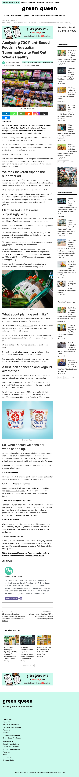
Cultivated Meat (38, 15)
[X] (44, 113)
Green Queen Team (13, 576)
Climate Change (9, 636)
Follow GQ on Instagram (12, 727)
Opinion (26, 15)
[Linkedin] (6, 113)
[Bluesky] (6, 117)
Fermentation (52, 15)
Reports (24, 2)
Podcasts (31, 2)
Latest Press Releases (11, 747)
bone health (36, 321)
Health (24, 62)
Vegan (39, 636)
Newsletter (49, 2)
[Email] (21, 113)
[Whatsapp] (13, 113)
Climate (6, 15)
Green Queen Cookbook (12, 738)
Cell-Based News (26, 636)
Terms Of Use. (61, 772)
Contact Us (7, 757)
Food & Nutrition (48, 62)
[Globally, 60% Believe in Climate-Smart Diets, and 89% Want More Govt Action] (62, 345)
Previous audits (8, 359)
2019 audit (17, 257)
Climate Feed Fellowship (12, 735)
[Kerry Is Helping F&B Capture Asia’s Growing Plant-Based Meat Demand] (62, 284)
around (20, 479)
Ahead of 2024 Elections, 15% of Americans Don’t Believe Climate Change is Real (41, 616)
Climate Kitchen (9, 760)
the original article (36, 556)
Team (5, 755)
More (57, 2)
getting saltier (38, 267)
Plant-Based (16, 15)
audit (7, 249)
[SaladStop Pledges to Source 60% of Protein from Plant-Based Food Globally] (44, 640)
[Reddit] (28, 113)
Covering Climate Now (34, 62)
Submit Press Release (11, 744)
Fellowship (40, 2)
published (38, 161)
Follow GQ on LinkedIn (11, 725)
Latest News (7, 719)
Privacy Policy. (52, 772)
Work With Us (8, 741)
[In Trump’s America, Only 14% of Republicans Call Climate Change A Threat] (62, 327)
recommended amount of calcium (26, 338)
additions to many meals (15, 491)
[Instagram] (36, 113)
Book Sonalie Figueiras (11, 749)
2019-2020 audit (26, 326)
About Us (6, 752)
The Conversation (35, 553)
